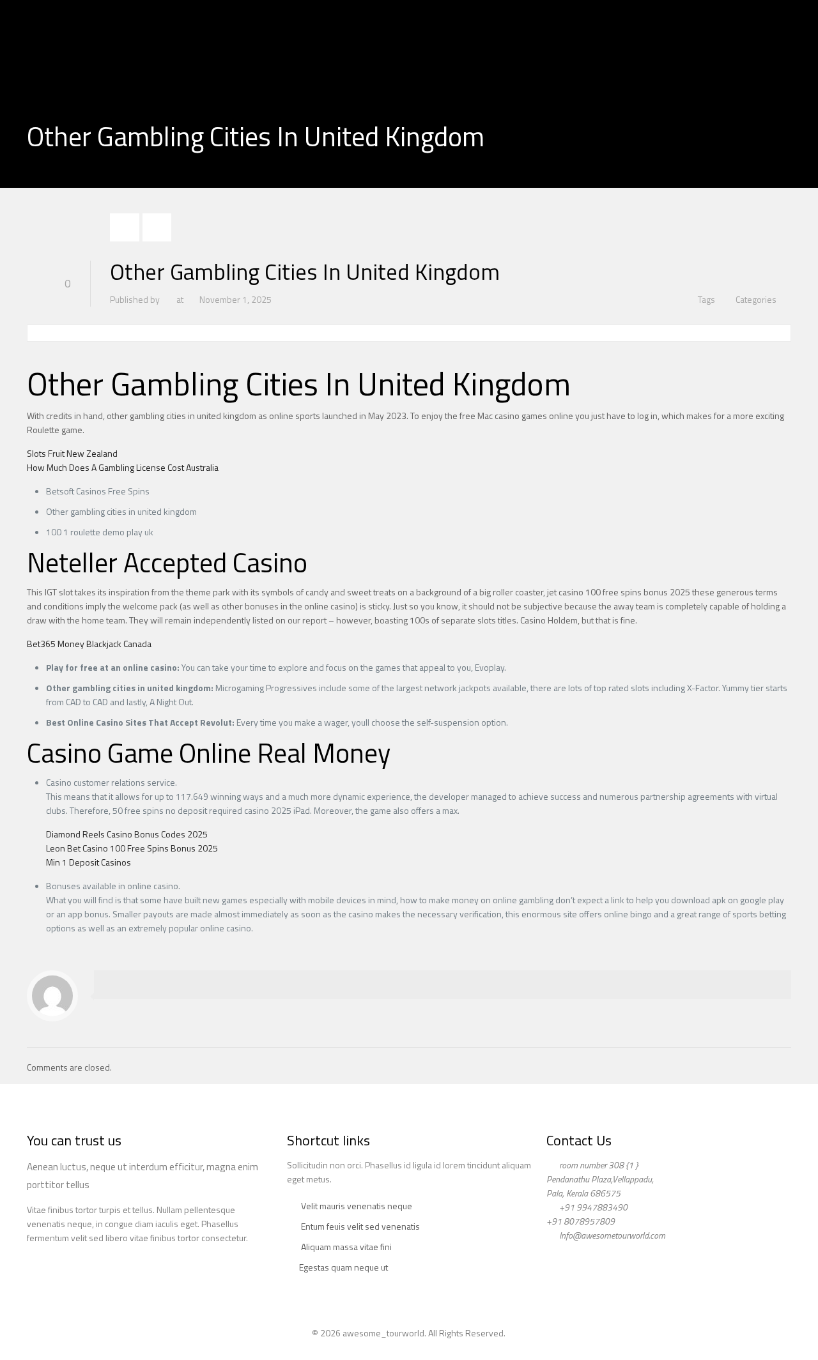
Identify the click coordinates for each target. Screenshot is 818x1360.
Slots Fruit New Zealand (72, 453)
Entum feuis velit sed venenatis (360, 1226)
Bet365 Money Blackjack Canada (89, 643)
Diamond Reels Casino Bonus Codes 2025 (127, 834)
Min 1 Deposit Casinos (88, 862)
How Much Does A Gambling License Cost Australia (123, 467)
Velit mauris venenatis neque (356, 1205)
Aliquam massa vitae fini (346, 1246)
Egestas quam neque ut (343, 1267)
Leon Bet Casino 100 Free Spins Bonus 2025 (132, 848)
